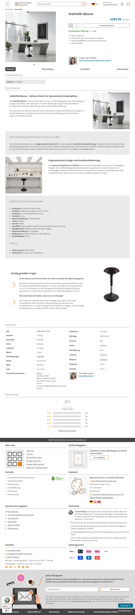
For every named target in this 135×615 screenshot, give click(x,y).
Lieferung (30, 467)
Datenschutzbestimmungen (82, 601)
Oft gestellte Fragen (34, 457)
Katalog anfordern (33, 461)
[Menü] (7, 4)
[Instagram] (15, 567)
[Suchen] (83, 4)
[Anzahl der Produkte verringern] (71, 25)
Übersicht (10, 69)
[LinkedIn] (19, 567)
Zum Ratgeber (99, 457)
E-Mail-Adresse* (53, 589)
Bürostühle (12, 522)
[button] (61, 4)
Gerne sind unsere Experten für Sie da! (94, 60)
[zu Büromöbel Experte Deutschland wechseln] (91, 502)
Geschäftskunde (110, 4)
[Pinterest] (23, 567)
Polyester (103, 359)
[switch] (7, 610)
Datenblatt (85, 69)
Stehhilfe (40, 356)
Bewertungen (123, 69)
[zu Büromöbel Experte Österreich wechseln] (95, 502)
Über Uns (30, 451)
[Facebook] (10, 567)
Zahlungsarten (42, 467)
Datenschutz (54, 612)
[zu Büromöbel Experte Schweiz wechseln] (99, 502)
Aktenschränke (14, 525)
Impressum (14, 612)
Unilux (39, 373)
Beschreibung (47, 69)
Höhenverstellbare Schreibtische (21, 515)
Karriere (29, 454)
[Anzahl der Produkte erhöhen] (79, 25)
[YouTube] (27, 567)
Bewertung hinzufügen (67, 431)
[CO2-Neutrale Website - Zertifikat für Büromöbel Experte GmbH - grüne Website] (58, 478)
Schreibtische (13, 518)
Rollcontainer (13, 528)
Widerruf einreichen (76, 612)
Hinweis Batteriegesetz (35, 464)
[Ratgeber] (6, 567)
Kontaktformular (86, 376)
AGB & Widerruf (33, 612)
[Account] (122, 4)
